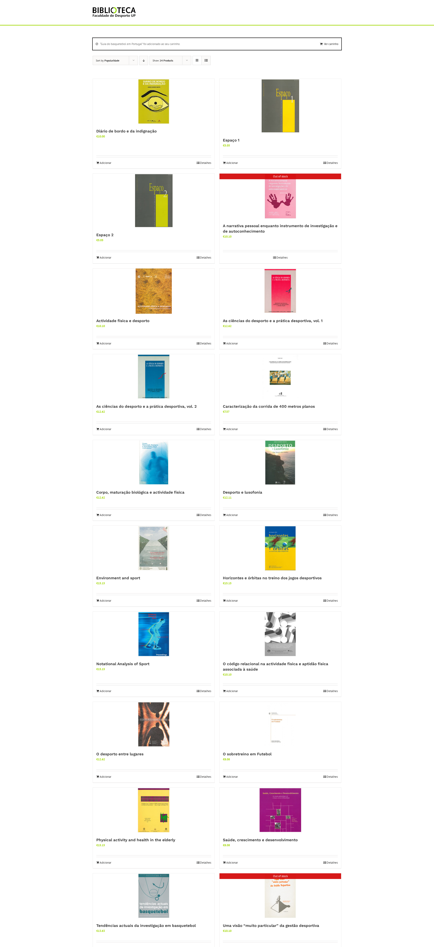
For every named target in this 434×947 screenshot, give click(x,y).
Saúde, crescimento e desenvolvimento (260, 840)
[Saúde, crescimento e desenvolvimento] (280, 810)
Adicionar (105, 163)
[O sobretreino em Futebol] (280, 724)
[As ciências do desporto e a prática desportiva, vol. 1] (280, 291)
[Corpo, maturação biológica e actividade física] (154, 462)
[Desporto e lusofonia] (280, 462)
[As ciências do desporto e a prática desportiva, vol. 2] (154, 376)
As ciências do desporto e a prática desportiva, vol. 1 (273, 320)
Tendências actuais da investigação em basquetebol (146, 925)
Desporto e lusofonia (242, 492)
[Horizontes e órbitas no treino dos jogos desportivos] (280, 548)
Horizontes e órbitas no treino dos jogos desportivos (272, 578)
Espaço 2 (104, 235)
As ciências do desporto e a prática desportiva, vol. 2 (146, 406)
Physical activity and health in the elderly (135, 840)
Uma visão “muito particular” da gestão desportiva (271, 925)
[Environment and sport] (154, 548)
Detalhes (205, 163)
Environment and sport (118, 578)
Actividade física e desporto (122, 320)
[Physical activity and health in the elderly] (154, 810)
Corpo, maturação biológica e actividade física (140, 492)
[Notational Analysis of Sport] (154, 634)
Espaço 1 (231, 140)
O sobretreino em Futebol (247, 754)
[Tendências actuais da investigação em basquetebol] (154, 896)
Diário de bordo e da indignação (126, 131)
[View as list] (206, 60)
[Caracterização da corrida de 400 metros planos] (280, 376)
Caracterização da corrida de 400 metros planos (269, 406)
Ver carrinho (331, 44)
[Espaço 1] (280, 106)
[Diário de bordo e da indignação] (154, 101)
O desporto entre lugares (120, 754)
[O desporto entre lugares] (154, 724)
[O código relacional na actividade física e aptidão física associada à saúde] (280, 634)
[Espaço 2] (154, 201)
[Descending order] (143, 60)
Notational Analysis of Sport (122, 664)
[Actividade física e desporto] (154, 291)
